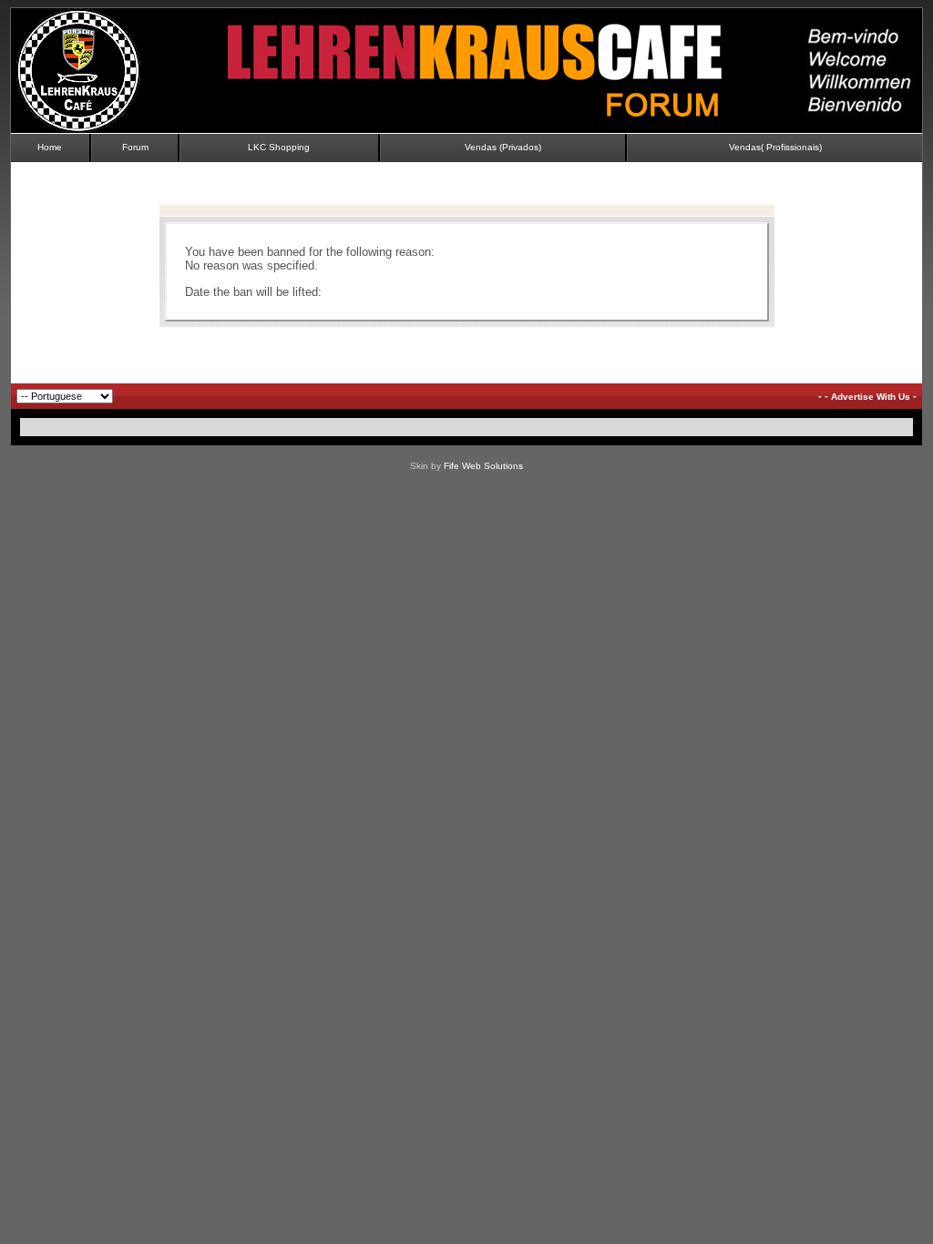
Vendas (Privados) (503, 147)
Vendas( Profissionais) (775, 147)
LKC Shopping (279, 147)
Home (49, 147)
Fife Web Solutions (483, 466)
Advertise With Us (870, 397)
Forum (135, 147)
